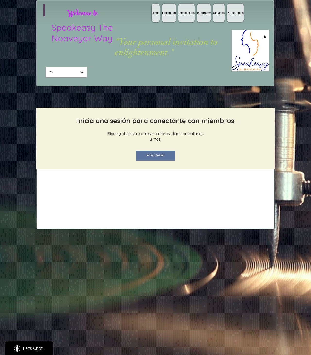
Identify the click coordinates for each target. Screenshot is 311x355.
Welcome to (82, 14)
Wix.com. (111, 233)
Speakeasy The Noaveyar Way (82, 32)
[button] (265, 36)
